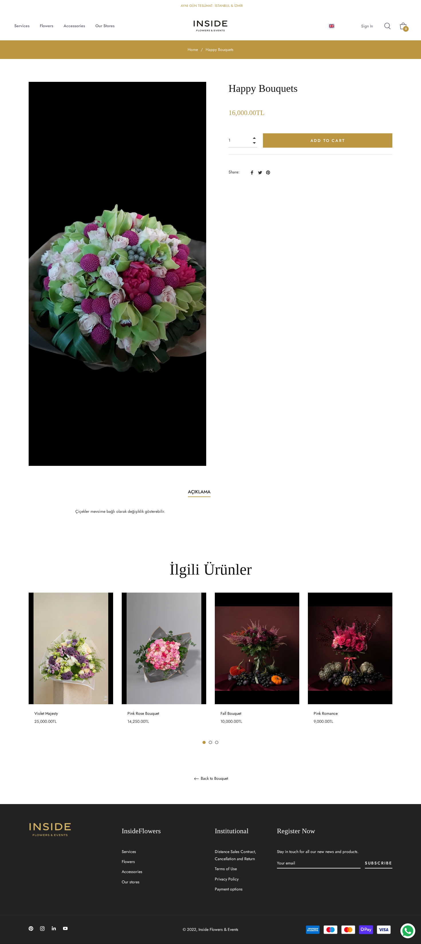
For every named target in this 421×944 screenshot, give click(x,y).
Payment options (229, 889)
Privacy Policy (227, 879)
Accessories (132, 871)
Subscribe (378, 863)
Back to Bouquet (214, 778)
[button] (341, 26)
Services (129, 851)
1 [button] (204, 742)
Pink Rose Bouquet (143, 713)
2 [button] (210, 742)
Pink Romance (326, 713)
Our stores (130, 882)
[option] (70, 669)
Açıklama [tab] (199, 491)
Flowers (128, 861)
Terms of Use (226, 869)
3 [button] (216, 742)
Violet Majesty (46, 713)
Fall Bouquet (231, 713)
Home (193, 49)
